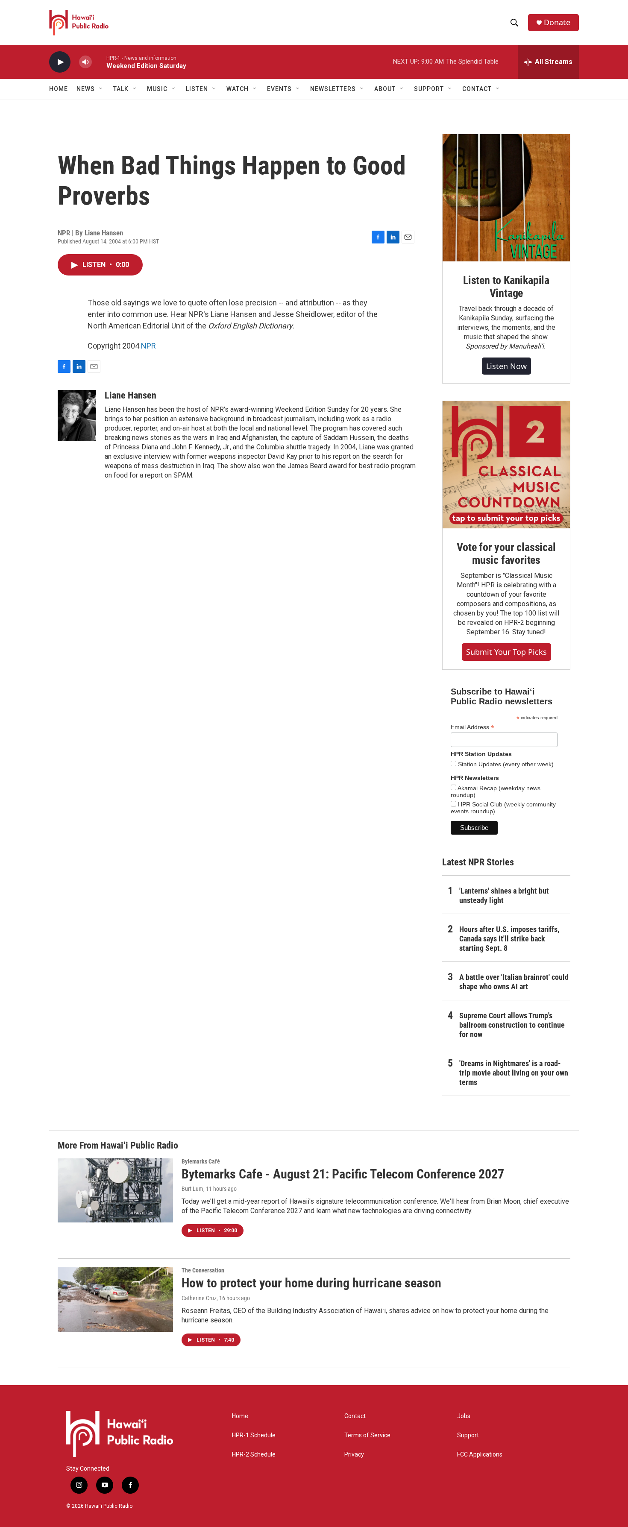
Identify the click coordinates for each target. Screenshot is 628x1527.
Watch (237, 88)
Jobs (463, 1416)
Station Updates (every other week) (505, 764)
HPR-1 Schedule (254, 1435)
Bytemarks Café (201, 1161)
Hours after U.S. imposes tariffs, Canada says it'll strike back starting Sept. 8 (509, 939)
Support (468, 1435)
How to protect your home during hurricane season (311, 1282)
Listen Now (506, 366)
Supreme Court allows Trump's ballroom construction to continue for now (512, 1025)
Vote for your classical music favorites (506, 553)
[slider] (99, 61)
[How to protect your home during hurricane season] (115, 1299)
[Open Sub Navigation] (101, 88)
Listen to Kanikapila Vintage (506, 286)
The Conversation (203, 1270)
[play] (60, 62)
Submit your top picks (506, 652)
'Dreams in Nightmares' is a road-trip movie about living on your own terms (513, 1073)
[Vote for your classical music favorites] (506, 464)
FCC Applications (479, 1454)
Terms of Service (367, 1435)
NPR (148, 345)
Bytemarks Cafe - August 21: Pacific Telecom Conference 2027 (343, 1173)
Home (58, 88)
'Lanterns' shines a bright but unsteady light (504, 895)
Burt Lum (192, 1188)
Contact (355, 1416)
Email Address (472, 727)
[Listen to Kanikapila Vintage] (506, 197)
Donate (557, 22)
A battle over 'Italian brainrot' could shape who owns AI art (514, 982)
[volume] (85, 62)
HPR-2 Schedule (254, 1454)
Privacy (354, 1454)
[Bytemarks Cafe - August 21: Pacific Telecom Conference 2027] (115, 1190)
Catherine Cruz (199, 1298)
